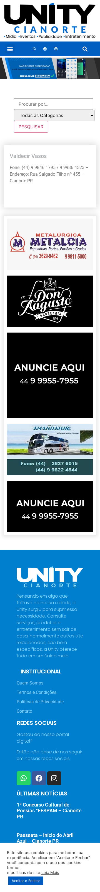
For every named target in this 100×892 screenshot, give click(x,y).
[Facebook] (45, 49)
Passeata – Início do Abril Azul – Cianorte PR (45, 838)
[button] (10, 48)
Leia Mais (50, 872)
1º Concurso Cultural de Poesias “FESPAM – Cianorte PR (49, 811)
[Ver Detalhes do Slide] (50, 68)
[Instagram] (55, 49)
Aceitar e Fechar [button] (26, 880)
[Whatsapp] (34, 49)
